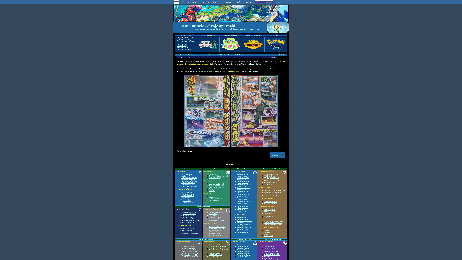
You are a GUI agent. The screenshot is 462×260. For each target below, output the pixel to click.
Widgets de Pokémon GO (189, 246)
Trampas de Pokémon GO (189, 253)
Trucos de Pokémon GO (189, 255)
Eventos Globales (269, 246)
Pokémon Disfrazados (244, 222)
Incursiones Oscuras (270, 195)
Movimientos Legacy (270, 218)
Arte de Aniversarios (188, 184)
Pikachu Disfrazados (244, 224)
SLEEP (194, 2)
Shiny (239, 176)
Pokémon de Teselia (243, 188)
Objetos (266, 231)
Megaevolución (214, 197)
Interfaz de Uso (186, 176)
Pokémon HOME (182, 47)
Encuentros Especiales (189, 214)
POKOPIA (215, 2)
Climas (266, 234)
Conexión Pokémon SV (216, 248)
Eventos (266, 239)
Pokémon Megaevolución (245, 250)
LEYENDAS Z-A (227, 2)
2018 (191, 258)
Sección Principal (187, 174)
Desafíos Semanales (216, 235)
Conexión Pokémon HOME (218, 246)
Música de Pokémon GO (189, 181)
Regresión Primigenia (216, 199)
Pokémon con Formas (244, 255)
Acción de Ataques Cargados (273, 221)
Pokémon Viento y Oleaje (185, 38)
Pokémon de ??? (242, 209)
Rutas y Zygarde (187, 202)
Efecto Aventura (214, 200)
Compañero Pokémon (188, 228)
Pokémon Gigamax (243, 253)
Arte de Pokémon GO (188, 183)
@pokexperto (277, 155)
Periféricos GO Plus (215, 255)
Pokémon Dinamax (243, 252)
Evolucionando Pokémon (189, 219)
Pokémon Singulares (244, 246)
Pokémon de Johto (243, 178)
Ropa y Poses (268, 236)
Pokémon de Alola (243, 194)
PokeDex (282, 55)
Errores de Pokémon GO (189, 252)
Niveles (220, 212)
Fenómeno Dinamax (270, 202)
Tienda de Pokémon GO (189, 179)
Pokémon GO (275, 35)
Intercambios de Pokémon (217, 228)
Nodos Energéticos (187, 196)
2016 (184, 258)
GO (188, 2)
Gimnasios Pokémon (188, 194)
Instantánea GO (186, 230)
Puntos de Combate (215, 217)
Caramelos (212, 215)
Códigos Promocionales (189, 186)
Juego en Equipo (215, 233)
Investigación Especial (216, 184)
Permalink (272, 57)
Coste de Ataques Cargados (273, 223)
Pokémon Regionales (244, 227)
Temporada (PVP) (215, 178)
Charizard (253, 64)
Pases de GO (213, 189)
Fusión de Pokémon (188, 222)
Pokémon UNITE (182, 44)
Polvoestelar (213, 214)
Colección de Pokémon (189, 178)
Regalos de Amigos (215, 230)
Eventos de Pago (269, 256)
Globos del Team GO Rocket (273, 192)
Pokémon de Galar (243, 198)
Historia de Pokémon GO (189, 257)
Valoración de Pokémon (217, 219)
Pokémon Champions (253, 35)
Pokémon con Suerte (244, 231)
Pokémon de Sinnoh (243, 184)
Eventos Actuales (214, 174)
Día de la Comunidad (271, 251)
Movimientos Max (269, 213)
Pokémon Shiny (242, 217)
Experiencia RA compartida (190, 233)
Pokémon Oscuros (243, 219)
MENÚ (179, 2)
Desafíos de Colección (216, 187)
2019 (195, 258)
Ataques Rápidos (269, 210)
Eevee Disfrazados (243, 226)
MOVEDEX (249, 2)
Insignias (267, 232)
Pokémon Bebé (242, 257)
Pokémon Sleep (182, 46)
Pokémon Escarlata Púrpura (186, 41)
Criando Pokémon (187, 217)
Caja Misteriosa (214, 256)
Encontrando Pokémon (188, 212)
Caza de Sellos (187, 201)
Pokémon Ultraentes (243, 248)
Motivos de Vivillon (243, 229)
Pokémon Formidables (244, 221)
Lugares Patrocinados (188, 248)
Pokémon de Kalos (243, 191)
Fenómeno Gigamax (270, 203)
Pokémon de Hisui (243, 206)
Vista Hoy (212, 191)
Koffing (255, 71)
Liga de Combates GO (274, 184)
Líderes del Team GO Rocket (273, 194)
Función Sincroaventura (189, 245)
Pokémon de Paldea (243, 201)
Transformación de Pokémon (190, 220)
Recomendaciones (215, 232)
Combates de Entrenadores (276, 181)
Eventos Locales (269, 248)
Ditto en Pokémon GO (244, 233)
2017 (187, 258)
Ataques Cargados (270, 211)
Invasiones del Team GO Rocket (274, 190)
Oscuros (245, 176)
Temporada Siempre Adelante (218, 176)
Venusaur (244, 64)
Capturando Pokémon (188, 215)
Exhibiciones (186, 199)
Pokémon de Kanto (243, 174)
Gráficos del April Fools (188, 250)
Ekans (248, 71)
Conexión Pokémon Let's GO (218, 250)
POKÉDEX (239, 2)
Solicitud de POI (186, 192)
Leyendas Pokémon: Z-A (208, 35)
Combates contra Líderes (275, 182)
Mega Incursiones (273, 178)
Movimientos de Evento (271, 216)
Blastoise (261, 64)
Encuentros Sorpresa (189, 232)
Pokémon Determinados (272, 255)
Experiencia (213, 212)
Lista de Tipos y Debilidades (273, 224)
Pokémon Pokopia (230, 35)
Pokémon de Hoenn (243, 181)
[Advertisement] (220, 27)
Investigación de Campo (217, 186)
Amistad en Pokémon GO (217, 227)
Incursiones (271, 176)
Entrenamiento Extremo (217, 220)
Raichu (269, 69)
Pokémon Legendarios (244, 245)
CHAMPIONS (204, 2)
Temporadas (268, 245)
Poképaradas (185, 197)
